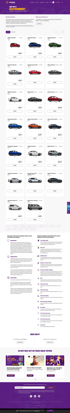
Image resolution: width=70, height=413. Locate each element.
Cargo (26, 229)
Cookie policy (36, 405)
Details (21, 37)
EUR (56, 2)
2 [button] (35, 48)
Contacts (47, 2)
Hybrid (59, 226)
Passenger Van (41, 226)
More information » (36, 411)
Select (15, 57)
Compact (53, 226)
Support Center (42, 2)
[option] (15, 43)
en (58, 2)
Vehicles (37, 2)
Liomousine (29, 226)
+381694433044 (38, 401)
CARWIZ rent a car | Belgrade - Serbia (10, 2)
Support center (20, 342)
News (51, 2)
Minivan (21, 229)
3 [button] (36, 102)
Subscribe (51, 387)
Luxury (15, 229)
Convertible (9, 229)
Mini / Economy (22, 226)
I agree (50, 410)
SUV (35, 226)
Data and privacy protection (29, 405)
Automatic (15, 226)
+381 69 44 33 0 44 (50, 342)
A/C (47, 226)
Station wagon (32, 229)
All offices (39, 23)
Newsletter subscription (41, 405)
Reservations (32, 2)
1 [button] (34, 48)
